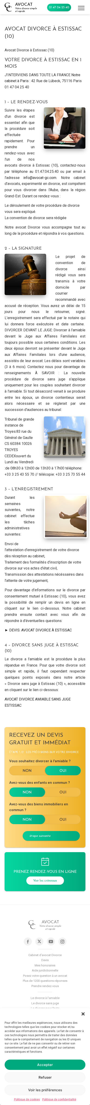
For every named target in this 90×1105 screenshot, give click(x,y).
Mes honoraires (45, 965)
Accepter (45, 1065)
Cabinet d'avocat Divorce (45, 955)
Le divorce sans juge (45, 1003)
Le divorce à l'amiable (45, 998)
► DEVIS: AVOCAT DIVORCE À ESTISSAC (38, 630)
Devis (45, 960)
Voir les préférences (45, 1090)
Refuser (45, 1077)
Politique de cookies (27, 1099)
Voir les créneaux (45, 880)
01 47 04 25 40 (59, 7)
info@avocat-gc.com (39, 178)
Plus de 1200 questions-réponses (45, 980)
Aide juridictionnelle (45, 970)
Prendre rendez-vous (45, 986)
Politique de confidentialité (59, 1099)
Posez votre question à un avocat (45, 975)
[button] (83, 1014)
